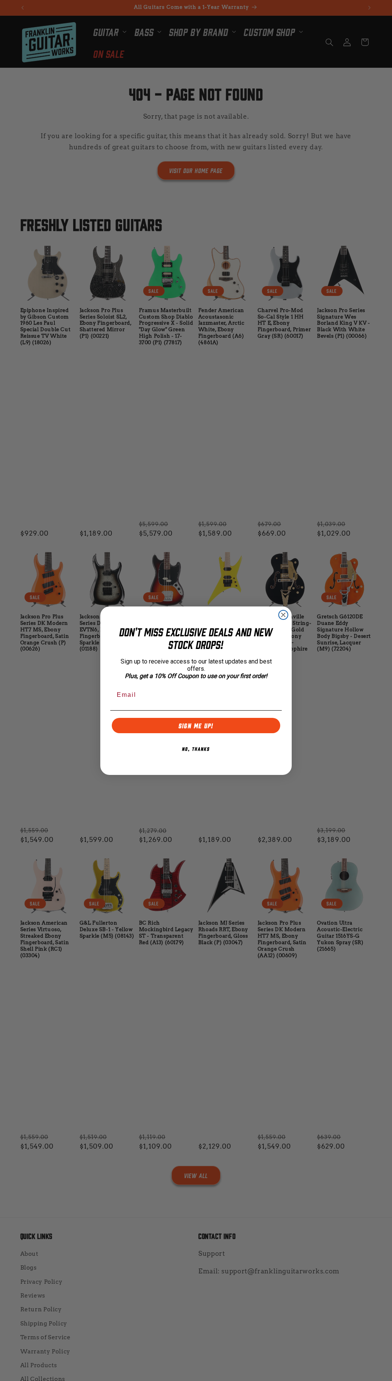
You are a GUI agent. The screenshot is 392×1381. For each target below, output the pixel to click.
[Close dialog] (283, 614)
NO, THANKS (196, 748)
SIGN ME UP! (196, 725)
